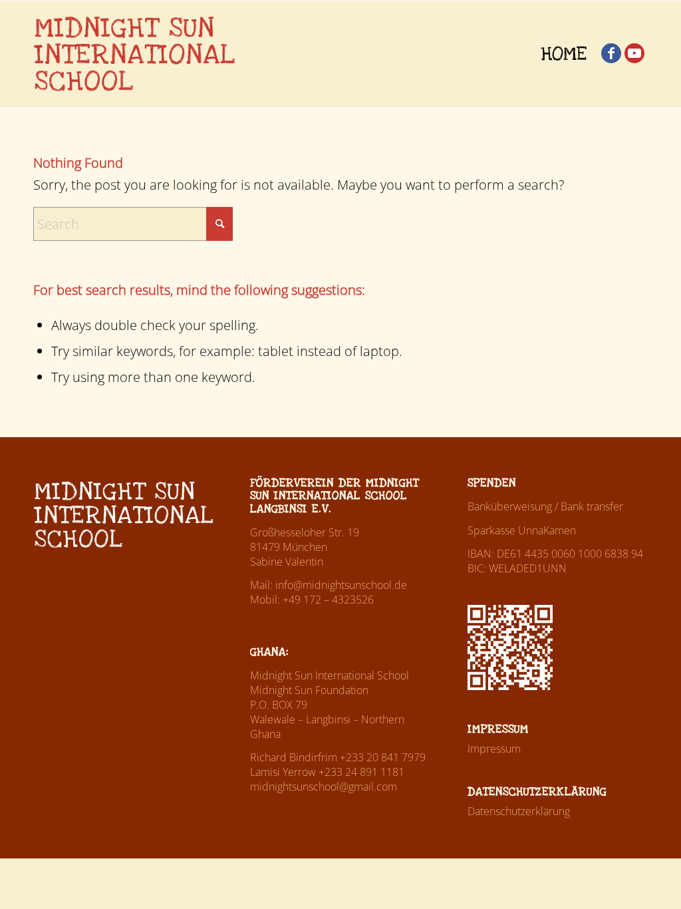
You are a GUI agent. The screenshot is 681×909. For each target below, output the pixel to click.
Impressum (494, 748)
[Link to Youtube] (634, 53)
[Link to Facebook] (611, 53)
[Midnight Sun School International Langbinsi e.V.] (134, 54)
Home (564, 54)
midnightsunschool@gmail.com (323, 786)
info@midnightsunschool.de (341, 585)
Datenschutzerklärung (519, 811)
